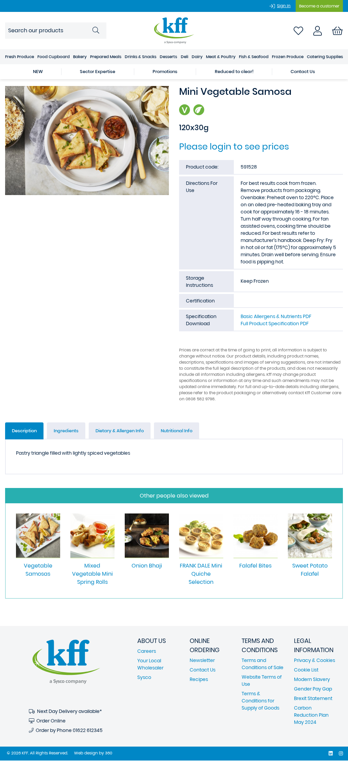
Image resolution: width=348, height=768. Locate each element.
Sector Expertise (97, 71)
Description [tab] (24, 430)
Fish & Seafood (253, 56)
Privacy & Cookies (314, 660)
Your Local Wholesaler (150, 664)
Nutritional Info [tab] (176, 430)
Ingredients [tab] (66, 430)
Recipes (199, 679)
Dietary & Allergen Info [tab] (119, 430)
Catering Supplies (325, 56)
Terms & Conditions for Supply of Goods (260, 700)
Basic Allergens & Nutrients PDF (276, 316)
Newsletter (202, 660)
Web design (86, 753)
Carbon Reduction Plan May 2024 (311, 715)
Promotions (165, 71)
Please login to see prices (234, 146)
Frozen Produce (287, 56)
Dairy (197, 56)
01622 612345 (88, 730)
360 (108, 753)
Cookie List (306, 669)
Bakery (80, 56)
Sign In (284, 5)
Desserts (168, 56)
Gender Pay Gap (313, 688)
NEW (38, 71)
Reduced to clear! (234, 71)
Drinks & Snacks (140, 56)
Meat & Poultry (221, 56)
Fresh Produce (19, 56)
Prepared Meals (105, 56)
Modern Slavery (312, 679)
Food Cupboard (53, 56)
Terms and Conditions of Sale (262, 664)
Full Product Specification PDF (275, 323)
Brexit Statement (313, 698)
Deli (184, 56)
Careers (146, 651)
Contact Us (303, 71)
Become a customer (319, 6)
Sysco (144, 677)
